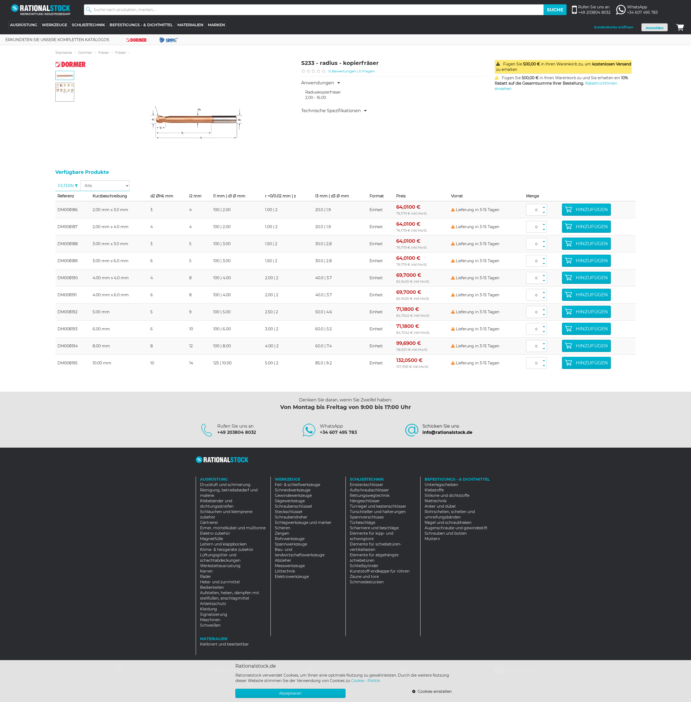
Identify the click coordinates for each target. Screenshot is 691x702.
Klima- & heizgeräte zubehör (226, 549)
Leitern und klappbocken (223, 544)
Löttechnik (285, 571)
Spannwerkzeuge (291, 544)
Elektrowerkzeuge (292, 576)
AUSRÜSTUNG (23, 24)
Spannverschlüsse (367, 517)
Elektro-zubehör (215, 533)
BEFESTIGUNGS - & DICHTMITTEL (141, 24)
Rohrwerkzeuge (289, 538)
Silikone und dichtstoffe (447, 495)
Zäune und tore (364, 576)
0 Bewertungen (342, 71)
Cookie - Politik (365, 680)
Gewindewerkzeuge (293, 495)
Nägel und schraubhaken (448, 522)
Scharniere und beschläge (374, 527)
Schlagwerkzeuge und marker (303, 522)
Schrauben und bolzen (446, 533)
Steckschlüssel (288, 511)
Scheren (282, 527)
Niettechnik (435, 500)
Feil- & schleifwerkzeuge (297, 484)
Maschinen (210, 619)
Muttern (432, 538)
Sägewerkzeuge (290, 500)
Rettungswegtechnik (369, 495)
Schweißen (210, 625)
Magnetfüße (211, 538)
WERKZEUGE (54, 24)
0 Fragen (367, 71)
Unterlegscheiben (441, 484)
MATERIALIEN (190, 24)
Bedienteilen (212, 587)
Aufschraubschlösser (369, 490)
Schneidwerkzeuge (292, 490)
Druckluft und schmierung (225, 484)
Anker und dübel (440, 506)
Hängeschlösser (365, 500)
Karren (206, 571)
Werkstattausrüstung (220, 565)
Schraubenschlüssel (293, 506)
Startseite (63, 52)
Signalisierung (213, 614)
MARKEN (216, 24)
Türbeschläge (362, 522)
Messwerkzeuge (290, 565)
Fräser (103, 52)
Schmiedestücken (367, 582)
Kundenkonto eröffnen (613, 27)
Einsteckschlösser (366, 484)
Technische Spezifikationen (332, 110)
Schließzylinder (364, 565)
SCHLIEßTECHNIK (88, 24)
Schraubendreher (291, 517)
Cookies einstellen (433, 691)
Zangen (282, 533)
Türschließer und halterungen (378, 511)
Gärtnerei (209, 522)
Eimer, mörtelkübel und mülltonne (233, 527)
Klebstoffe (434, 490)
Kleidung (208, 609)
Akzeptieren (290, 693)
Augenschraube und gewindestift (456, 527)
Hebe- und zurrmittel (220, 582)
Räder (205, 576)
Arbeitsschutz (213, 603)
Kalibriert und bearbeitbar (224, 644)
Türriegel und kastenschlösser (378, 506)
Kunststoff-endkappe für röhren (379, 571)
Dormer (85, 52)
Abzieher (283, 560)
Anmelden (654, 28)
